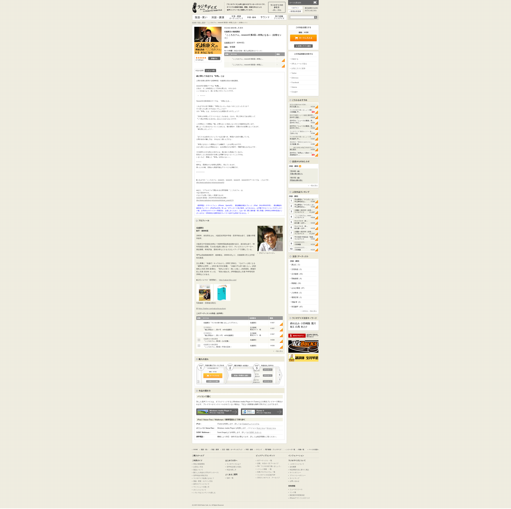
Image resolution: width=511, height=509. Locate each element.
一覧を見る (279, 351)
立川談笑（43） (297, 274)
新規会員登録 (295, 11)
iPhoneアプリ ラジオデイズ (300, 498)
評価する (214, 58)
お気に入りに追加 (303, 46)
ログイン (295, 7)
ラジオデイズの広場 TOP (266, 475)
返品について (198, 470)
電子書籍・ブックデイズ (279, 17)
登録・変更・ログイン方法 (203, 481)
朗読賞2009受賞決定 (297, 495)
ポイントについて (199, 490)
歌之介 (304, 327)
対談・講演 (218, 17)
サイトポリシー (295, 472)
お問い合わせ (294, 481)
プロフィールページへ (267, 253)
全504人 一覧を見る (309, 311)
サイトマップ (294, 478)
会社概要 (293, 467)
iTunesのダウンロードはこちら (262, 411)
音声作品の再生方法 (200, 475)
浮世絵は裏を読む (296, 180)
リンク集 (293, 492)
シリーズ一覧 (290, 449)
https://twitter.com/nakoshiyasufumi (212, 309)
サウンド (264, 17)
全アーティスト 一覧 (264, 460)
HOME (194, 22)
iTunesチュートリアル (250, 424)
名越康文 (227, 43)
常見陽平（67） (297, 307)
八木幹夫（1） (297, 293)
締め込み (295, 323)
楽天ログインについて (201, 484)
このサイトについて (297, 464)
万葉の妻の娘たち (296, 174)
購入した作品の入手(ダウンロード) (205, 472)
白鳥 (297, 326)
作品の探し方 (231, 470)
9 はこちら (261, 428)
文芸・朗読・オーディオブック (237, 17)
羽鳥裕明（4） (297, 279)
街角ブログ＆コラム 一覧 (266, 472)
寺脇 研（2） (296, 302)
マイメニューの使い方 (201, 487)
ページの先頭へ (314, 449)
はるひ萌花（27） (298, 288)
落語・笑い (200, 17)
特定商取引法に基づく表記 (299, 470)
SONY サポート (255, 432)
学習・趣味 (251, 17)
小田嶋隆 (305, 323)
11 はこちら (271, 428)
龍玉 (292, 327)
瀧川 (313, 323)
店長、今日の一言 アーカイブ (267, 463)
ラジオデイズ (207, 7)
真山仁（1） (296, 265)
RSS (300, 166)
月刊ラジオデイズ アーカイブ (268, 478)
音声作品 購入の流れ (234, 467)
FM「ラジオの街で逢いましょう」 (269, 466)
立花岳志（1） (297, 269)
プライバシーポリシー (298, 475)
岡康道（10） (296, 283)
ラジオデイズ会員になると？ (203, 478)
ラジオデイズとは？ (234, 464)
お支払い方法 (198, 467)
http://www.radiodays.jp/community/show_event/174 (215, 200)
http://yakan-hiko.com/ (227, 280)
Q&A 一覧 (230, 478)
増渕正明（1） (297, 297)
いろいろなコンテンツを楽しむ (204, 493)
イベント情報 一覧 (264, 469)
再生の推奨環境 (199, 464)
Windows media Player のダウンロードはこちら (217, 411)
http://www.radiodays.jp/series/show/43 (210, 182)
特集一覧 (301, 449)
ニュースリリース (296, 489)
